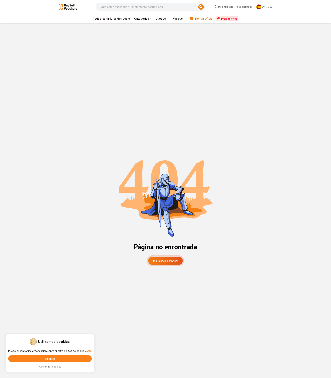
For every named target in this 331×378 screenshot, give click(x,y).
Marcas (178, 18)
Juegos (161, 18)
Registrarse (244, 7)
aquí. (89, 350)
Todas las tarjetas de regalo (111, 18)
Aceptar (50, 358)
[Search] (201, 7)
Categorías (141, 18)
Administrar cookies (50, 366)
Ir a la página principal (165, 260)
